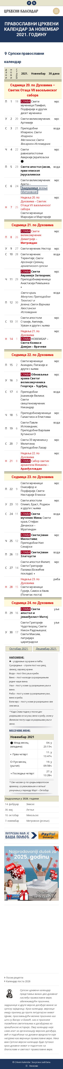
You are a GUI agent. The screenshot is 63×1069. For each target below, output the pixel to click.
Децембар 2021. (46, 649)
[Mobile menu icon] (56, 11)
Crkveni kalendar (23, 1062)
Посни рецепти (14, 977)
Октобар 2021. (18, 649)
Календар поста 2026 (18, 981)
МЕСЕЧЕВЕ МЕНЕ (19, 730)
